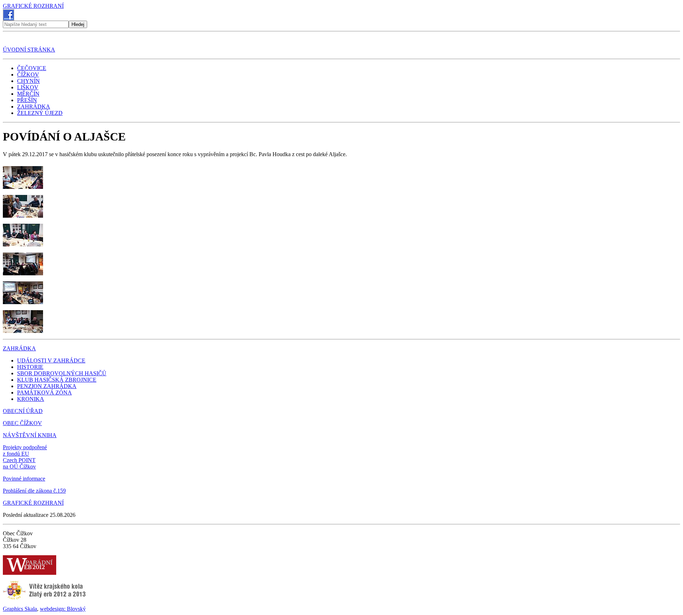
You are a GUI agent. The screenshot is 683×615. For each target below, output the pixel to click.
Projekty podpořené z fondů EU (25, 450)
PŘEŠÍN (27, 100)
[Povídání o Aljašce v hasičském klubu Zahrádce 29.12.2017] (23, 187)
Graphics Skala (20, 609)
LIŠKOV (27, 87)
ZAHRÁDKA (33, 107)
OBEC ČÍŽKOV (22, 423)
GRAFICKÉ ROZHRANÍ (33, 6)
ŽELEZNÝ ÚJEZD (40, 113)
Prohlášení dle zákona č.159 (34, 491)
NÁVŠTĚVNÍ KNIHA (30, 435)
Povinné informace (24, 479)
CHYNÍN (28, 81)
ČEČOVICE (31, 68)
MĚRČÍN (28, 94)
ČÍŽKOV (28, 74)
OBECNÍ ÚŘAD (23, 411)
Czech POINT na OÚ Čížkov (19, 463)
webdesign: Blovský (63, 609)
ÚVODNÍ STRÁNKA (29, 50)
